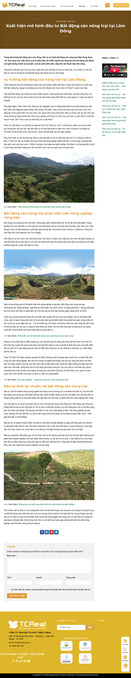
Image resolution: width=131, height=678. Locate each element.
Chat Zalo (125, 652)
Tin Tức (82, 6)
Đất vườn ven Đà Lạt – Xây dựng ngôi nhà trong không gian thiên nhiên (114, 120)
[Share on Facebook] (42, 532)
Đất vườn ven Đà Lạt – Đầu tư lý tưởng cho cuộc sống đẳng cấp (114, 109)
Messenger (125, 660)
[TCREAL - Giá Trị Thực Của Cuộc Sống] (13, 5)
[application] (114, 70)
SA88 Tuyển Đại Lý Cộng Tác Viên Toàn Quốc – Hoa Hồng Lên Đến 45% (113, 86)
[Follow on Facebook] (13, 661)
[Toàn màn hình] (125, 75)
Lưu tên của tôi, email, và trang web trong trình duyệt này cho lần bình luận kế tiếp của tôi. (51, 590)
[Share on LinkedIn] (56, 532)
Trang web (70, 578)
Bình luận (12, 556)
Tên (9, 578)
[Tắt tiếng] (122, 75)
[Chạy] (105, 75)
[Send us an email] (24, 661)
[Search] (107, 5)
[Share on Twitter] (47, 532)
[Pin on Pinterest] (51, 532)
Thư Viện (94, 6)
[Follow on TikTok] (21, 661)
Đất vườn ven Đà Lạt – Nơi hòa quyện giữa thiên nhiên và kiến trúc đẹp (114, 97)
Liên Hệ (47, 19)
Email (39, 578)
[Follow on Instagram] (17, 661)
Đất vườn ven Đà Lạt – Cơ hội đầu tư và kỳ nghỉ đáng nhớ (113, 132)
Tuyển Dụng (35, 19)
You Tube (125, 644)
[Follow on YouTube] (28, 661)
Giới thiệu (32, 6)
